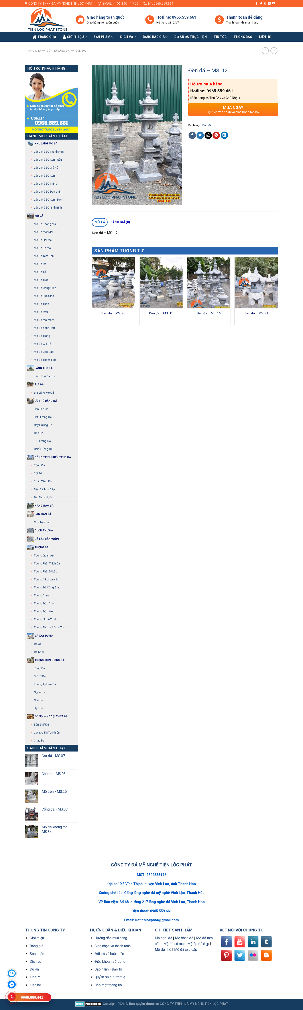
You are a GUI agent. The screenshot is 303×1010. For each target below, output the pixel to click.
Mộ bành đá (184, 938)
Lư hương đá (42, 441)
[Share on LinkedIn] (224, 135)
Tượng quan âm (44, 555)
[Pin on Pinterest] (216, 135)
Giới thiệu (37, 938)
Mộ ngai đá (163, 938)
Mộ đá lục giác (44, 296)
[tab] (100, 222)
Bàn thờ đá (41, 409)
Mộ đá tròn (41, 280)
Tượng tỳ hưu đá (45, 684)
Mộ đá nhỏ (163, 949)
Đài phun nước (43, 497)
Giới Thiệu (75, 37)
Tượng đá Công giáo (47, 587)
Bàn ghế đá (41, 724)
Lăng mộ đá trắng (45, 183)
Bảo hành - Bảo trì (108, 969)
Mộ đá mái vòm (44, 320)
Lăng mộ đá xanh (45, 175)
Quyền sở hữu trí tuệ (109, 977)
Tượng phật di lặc (45, 571)
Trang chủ (33, 50)
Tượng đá (41, 547)
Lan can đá (42, 514)
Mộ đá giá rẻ (42, 343)
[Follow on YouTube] (273, 3)
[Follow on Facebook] (256, 3)
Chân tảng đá (43, 481)
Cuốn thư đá (43, 530)
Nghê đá (39, 692)
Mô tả (100, 222)
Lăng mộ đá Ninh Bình (48, 207)
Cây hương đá (43, 425)
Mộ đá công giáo (45, 288)
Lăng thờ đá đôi (44, 376)
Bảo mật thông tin (108, 985)
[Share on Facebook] (192, 135)
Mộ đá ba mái (42, 248)
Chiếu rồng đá (43, 449)
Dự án (34, 969)
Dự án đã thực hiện (190, 37)
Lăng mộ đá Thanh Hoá (49, 151)
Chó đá (38, 700)
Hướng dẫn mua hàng (110, 938)
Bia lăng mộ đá (44, 392)
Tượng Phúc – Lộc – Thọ (49, 627)
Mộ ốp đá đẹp (198, 944)
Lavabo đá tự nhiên (47, 732)
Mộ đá (38, 215)
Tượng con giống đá (49, 660)
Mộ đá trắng (42, 335)
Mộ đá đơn (41, 312)
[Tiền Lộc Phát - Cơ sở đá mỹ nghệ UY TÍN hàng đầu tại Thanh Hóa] (47, 19)
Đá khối (39, 651)
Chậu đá (39, 740)
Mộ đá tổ (40, 272)
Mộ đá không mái (45, 224)
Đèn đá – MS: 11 (161, 313)
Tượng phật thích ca (47, 563)
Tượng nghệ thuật (45, 619)
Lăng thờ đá (43, 368)
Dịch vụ (126, 37)
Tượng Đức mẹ (43, 611)
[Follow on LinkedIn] (269, 3)
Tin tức (220, 37)
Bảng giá (36, 946)
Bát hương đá (43, 417)
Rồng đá (39, 668)
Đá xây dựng (43, 635)
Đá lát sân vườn (46, 539)
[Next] (277, 292)
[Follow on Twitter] (261, 3)
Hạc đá (38, 708)
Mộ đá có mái (174, 944)
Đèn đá (81, 50)
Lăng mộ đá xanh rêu (48, 159)
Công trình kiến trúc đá (52, 457)
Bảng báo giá (154, 37)
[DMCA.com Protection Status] (88, 1004)
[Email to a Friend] (208, 135)
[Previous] (92, 292)
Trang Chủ (46, 37)
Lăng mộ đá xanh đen (48, 199)
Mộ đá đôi (40, 264)
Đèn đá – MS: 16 (209, 313)
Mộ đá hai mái (43, 240)
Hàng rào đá (43, 505)
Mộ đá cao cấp (44, 351)
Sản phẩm (102, 37)
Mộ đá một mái (43, 232)
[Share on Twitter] (200, 135)
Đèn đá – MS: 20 (113, 313)
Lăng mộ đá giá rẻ (46, 167)
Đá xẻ (37, 643)
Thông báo (243, 37)
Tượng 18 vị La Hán (46, 579)
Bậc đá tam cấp (44, 489)
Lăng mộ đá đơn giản (47, 191)
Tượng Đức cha (44, 603)
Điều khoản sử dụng (109, 961)
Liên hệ (35, 985)
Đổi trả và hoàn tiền (109, 954)
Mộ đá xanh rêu (44, 327)
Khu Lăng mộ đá (45, 143)
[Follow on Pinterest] (265, 3)
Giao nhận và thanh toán (112, 946)
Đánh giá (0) (120, 222)
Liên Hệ (265, 37)
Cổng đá (39, 465)
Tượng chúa (41, 595)
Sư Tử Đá (40, 676)
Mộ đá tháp (41, 304)
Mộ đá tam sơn (44, 256)
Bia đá (39, 384)
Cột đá (38, 473)
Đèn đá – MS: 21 (256, 313)
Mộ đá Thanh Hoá (45, 359)
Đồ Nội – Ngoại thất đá (51, 716)
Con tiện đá (41, 522)
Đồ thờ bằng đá (58, 50)
